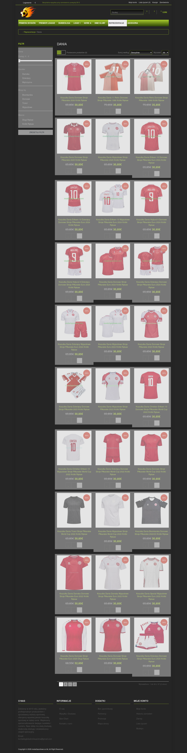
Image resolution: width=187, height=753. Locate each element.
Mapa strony (103, 723)
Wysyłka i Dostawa (67, 713)
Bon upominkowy (105, 708)
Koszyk (155, 2)
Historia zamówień (144, 713)
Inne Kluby (100, 23)
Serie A (87, 23)
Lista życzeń (141, 723)
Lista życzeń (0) (144, 2)
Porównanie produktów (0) (77, 52)
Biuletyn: (140, 728)
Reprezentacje (116, 23)
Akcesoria (132, 23)
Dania (39, 32)
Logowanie (26, 2)
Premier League (47, 23)
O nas (61, 708)
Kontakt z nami (65, 723)
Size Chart (63, 718)
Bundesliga (64, 23)
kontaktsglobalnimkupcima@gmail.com (35, 739)
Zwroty (139, 718)
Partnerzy (102, 713)
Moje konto (133, 2)
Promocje (102, 718)
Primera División (27, 23)
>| (74, 684)
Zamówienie (164, 2)
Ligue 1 (77, 23)
